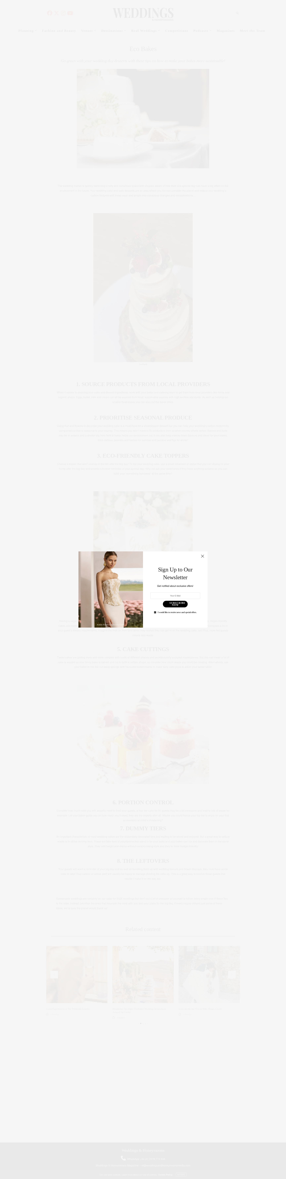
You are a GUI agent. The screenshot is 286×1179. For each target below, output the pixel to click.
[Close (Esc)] (202, 556)
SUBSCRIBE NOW (177, 604)
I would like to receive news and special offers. (177, 612)
